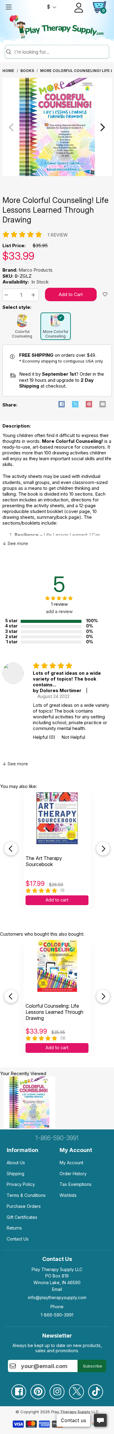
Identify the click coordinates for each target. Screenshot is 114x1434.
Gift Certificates (22, 1217)
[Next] (102, 127)
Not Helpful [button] (73, 737)
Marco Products (36, 270)
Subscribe (92, 1366)
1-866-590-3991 (57, 1138)
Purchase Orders (24, 1206)
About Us (16, 1162)
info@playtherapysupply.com (57, 1297)
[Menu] (8, 7)
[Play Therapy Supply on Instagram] (57, 1389)
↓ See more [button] (15, 543)
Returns (14, 1227)
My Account (71, 1162)
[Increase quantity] (34, 295)
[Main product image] (57, 174)
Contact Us (18, 1238)
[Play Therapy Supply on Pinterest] (37, 1389)
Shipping (15, 1173)
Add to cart (57, 900)
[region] (57, 127)
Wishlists (68, 1195)
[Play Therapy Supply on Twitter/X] (76, 1389)
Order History (73, 1173)
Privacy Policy (21, 1184)
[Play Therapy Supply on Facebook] (18, 1389)
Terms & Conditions (26, 1195)
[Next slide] (103, 848)
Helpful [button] (44, 737)
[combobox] (60, 52)
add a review (59, 611)
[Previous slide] (11, 848)
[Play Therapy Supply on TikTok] (95, 1389)
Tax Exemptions (76, 1184)
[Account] (78, 7)
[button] (7, 295)
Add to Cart (71, 294)
